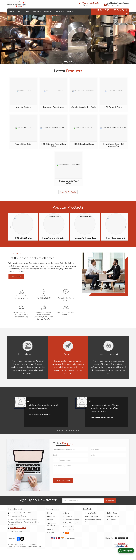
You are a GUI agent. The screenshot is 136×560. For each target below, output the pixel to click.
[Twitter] (22, 539)
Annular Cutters (23, 107)
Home (11, 11)
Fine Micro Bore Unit (84, 238)
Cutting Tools (90, 513)
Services (59, 11)
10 (78, 430)
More (69, 11)
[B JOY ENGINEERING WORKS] (16, 4)
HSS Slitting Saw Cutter (83, 144)
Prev (10, 227)
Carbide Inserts (113, 516)
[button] (91, 3)
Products (47, 11)
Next (125, 227)
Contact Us (69, 529)
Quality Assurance (72, 519)
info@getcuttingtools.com (118, 3)
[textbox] (70, 449)
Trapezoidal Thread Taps (53, 238)
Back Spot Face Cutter (53, 107)
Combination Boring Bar (93, 521)
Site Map (50, 533)
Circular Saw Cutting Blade (83, 107)
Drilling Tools (112, 513)
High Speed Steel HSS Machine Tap (113, 145)
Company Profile (32, 11)
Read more (16, 277)
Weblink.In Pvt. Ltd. (35, 546)
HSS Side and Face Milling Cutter (53, 145)
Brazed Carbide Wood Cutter (69, 182)
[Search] (127, 13)
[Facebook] (18, 539)
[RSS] (67, 533)
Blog (20, 11)
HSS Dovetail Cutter (113, 107)
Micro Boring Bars (116, 238)
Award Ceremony (71, 523)
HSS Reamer (112, 519)
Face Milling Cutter (23, 144)
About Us (51, 516)
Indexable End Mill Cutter (22, 238)
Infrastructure (70, 526)
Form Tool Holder (92, 516)
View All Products (68, 192)
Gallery (50, 529)
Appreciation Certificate (52, 524)
